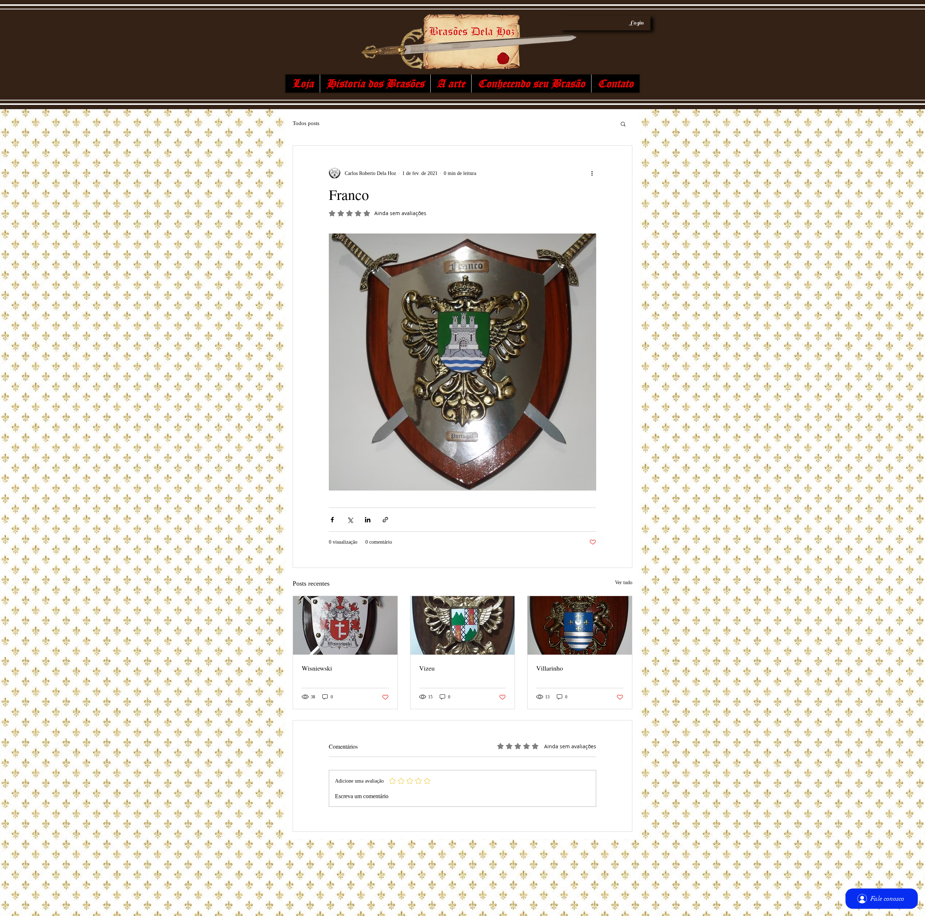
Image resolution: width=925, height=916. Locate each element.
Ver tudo (623, 582)
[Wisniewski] (345, 625)
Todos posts (306, 123)
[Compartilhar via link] (385, 519)
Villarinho (549, 668)
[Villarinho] (580, 625)
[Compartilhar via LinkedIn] (367, 519)
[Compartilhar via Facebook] (332, 519)
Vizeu (427, 668)
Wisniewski (317, 668)
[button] (623, 124)
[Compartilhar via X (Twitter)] (350, 519)
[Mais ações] (592, 173)
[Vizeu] (462, 625)
